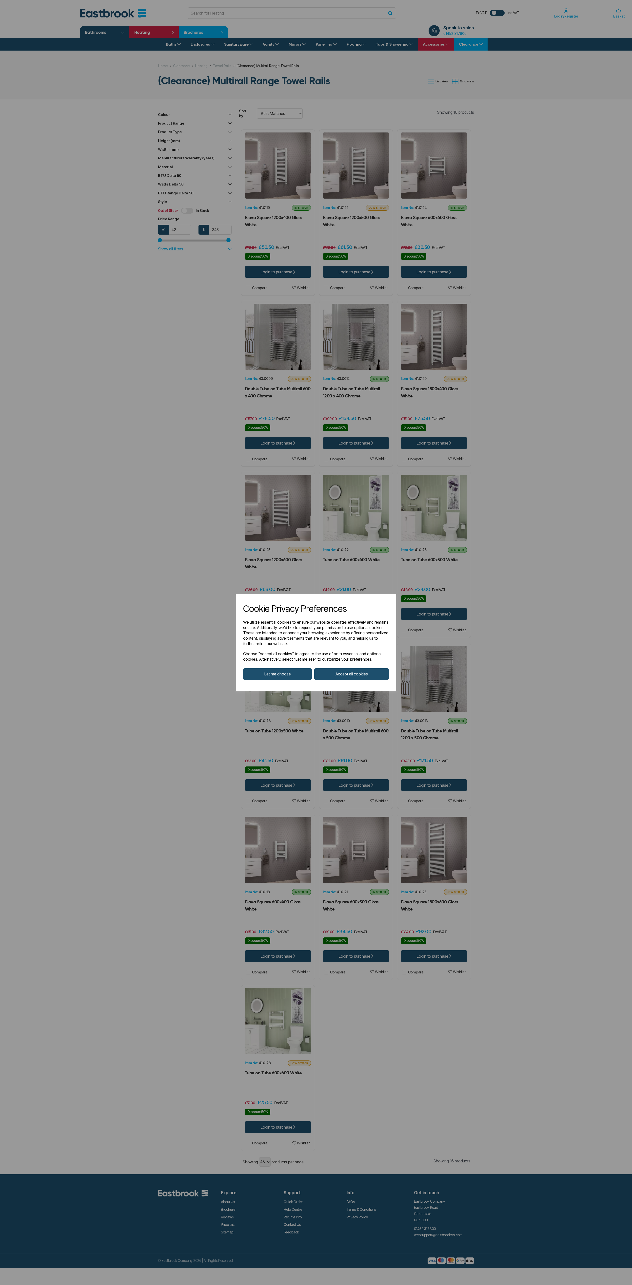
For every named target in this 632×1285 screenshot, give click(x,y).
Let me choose (277, 673)
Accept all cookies (352, 673)
